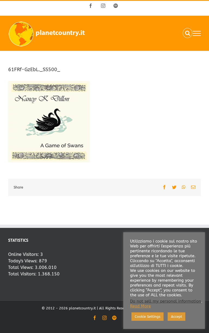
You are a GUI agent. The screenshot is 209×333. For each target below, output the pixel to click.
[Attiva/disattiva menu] (196, 33)
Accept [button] (176, 317)
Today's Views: (23, 260)
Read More (140, 306)
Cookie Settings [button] (147, 317)
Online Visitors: (24, 254)
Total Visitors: (23, 274)
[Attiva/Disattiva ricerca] (187, 33)
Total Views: (21, 267)
